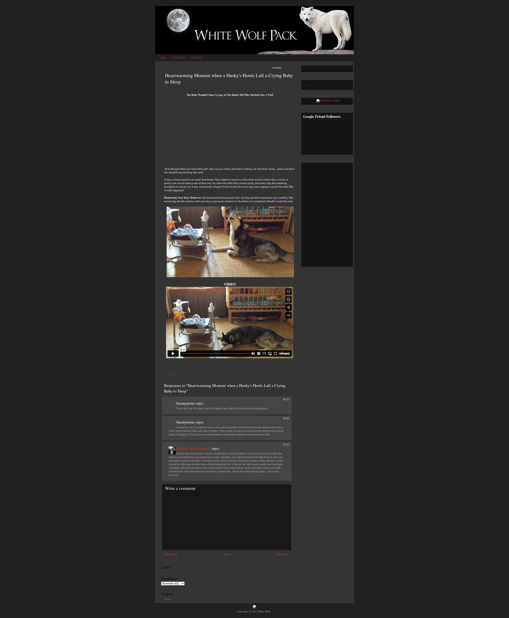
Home (163, 58)
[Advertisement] (229, 133)
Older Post (283, 554)
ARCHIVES (196, 58)
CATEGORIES (178, 58)
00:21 (286, 399)
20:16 (286, 444)
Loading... (308, 85)
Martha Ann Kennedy (193, 448)
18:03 (286, 418)
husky (171, 376)
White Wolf (264, 611)
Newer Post (171, 554)
